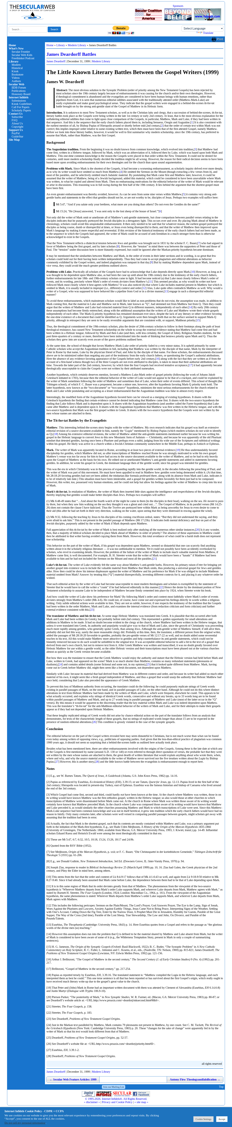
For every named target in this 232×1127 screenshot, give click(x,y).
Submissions (19, 100)
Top (221, 1086)
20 (197, 529)
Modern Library (77, 45)
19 (178, 449)
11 (150, 281)
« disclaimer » (92, 1102)
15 (198, 320)
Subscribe (17, 116)
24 (60, 664)
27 (56, 761)
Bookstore (17, 74)
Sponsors (178, 5)
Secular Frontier (21, 51)
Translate (208, 32)
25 (148, 664)
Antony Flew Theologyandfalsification (195, 1079)
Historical (17, 68)
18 (55, 434)
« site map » (141, 1102)
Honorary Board (21, 94)
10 (192, 271)
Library (13, 61)
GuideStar (17, 136)
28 (97, 761)
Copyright (17, 126)
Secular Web (16, 84)
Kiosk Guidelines (22, 103)
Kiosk (15, 71)
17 (190, 365)
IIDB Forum (19, 87)
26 (94, 722)
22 (161, 587)
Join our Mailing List (113, 1087)
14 (190, 307)
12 (144, 288)
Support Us (16, 129)
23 (91, 609)
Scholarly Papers (21, 110)
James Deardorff (55, 61)
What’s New (16, 48)
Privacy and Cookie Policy (117, 1102)
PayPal (16, 133)
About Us (17, 123)
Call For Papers (20, 107)
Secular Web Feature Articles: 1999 (72, 1079)
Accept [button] (221, 1119)
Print (220, 39)
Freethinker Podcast (23, 58)
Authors (16, 81)
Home (12, 45)
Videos (16, 77)
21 (154, 558)
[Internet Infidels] (32, 19)
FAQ (14, 120)
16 (157, 358)
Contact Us (15, 113)
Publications (19, 90)
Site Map (14, 139)
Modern (16, 64)
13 (166, 291)
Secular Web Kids (22, 55)
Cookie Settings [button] (203, 1119)
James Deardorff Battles (71, 54)
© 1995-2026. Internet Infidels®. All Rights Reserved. (116, 1098)
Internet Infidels (18, 97)
